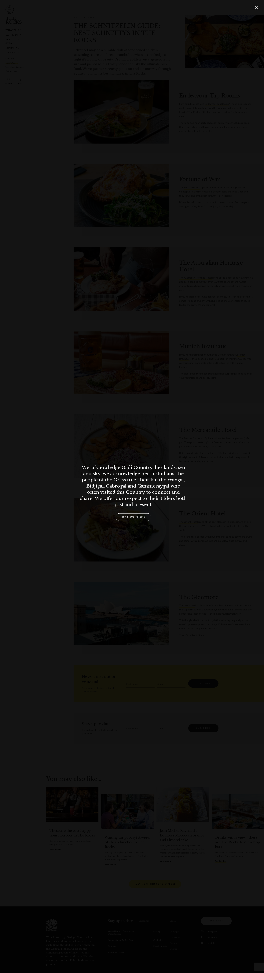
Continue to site (133, 517)
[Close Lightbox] (256, 7)
